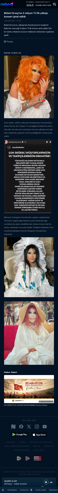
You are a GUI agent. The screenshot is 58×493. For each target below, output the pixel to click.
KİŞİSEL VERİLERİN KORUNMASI (16, 446)
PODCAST (24, 490)
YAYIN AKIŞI (40, 490)
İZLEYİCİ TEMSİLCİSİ (21, 450)
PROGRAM (12, 490)
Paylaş (9, 41)
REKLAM (36, 446)
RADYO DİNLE (38, 450)
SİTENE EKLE (49, 446)
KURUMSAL (10, 442)
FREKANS (53, 490)
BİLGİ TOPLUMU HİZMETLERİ (41, 442)
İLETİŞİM (22, 442)
